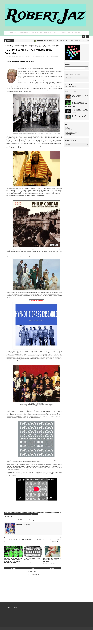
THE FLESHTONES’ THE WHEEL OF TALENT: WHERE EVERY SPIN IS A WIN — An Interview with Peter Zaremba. (54, 40)
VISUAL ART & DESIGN (60, 33)
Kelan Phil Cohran (52, 45)
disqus (32, 568)
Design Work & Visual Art (71, 133)
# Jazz (46, 512)
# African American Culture (14, 512)
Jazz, (52, 56)
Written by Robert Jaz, (31, 57)
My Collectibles (69, 134)
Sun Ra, (24, 57)
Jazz (45, 45)
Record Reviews (69, 130)
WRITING (35, 33)
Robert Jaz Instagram (70, 86)
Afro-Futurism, (35, 56)
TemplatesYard (46, 628)
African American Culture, (25, 56)
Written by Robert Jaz (28, 46)
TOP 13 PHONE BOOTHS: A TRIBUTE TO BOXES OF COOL (80, 111)
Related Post (8, 544)
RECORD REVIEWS (24, 33)
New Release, (18, 57)
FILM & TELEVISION (45, 33)
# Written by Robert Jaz (31, 514)
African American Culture (15, 45)
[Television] (76, 80)
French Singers (28, 547)
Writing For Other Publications (73, 131)
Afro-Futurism (25, 45)
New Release (13, 46)
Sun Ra (19, 46)
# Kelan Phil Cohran (54, 512)
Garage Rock (21, 40)
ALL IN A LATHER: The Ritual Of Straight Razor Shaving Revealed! (52, 560)
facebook (51, 568)
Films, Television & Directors (72, 132)
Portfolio (67, 128)
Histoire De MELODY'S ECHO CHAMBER (32, 559)
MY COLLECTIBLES (74, 33)
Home (6, 45)
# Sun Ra (22, 514)
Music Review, (12, 57)
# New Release (15, 514)
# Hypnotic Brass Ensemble (37, 512)
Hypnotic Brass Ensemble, (44, 56)
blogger (13, 568)
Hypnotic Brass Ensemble (36, 45)
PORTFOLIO (12, 33)
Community (47, 547)
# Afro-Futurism (26, 512)
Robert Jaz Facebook (70, 85)
